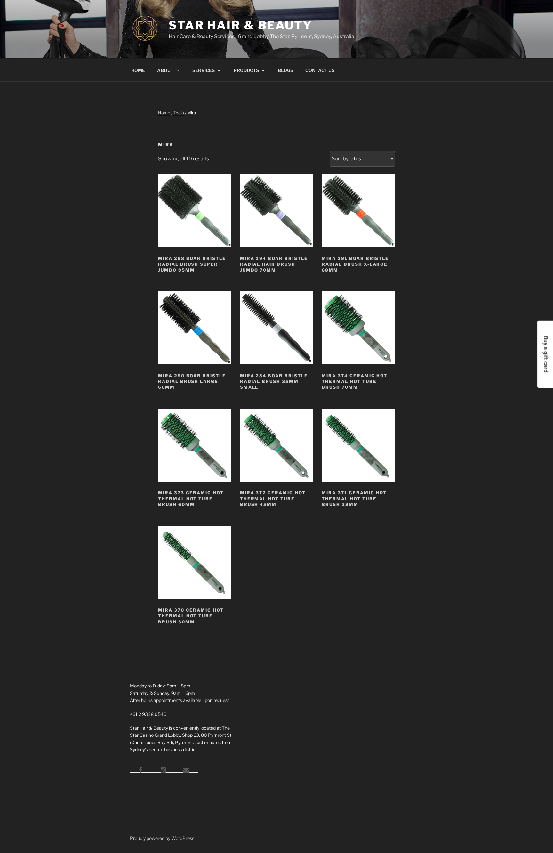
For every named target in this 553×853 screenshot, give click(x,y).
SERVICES (203, 70)
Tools (178, 112)
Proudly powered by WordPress (162, 838)
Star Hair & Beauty (240, 25)
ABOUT (165, 70)
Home (164, 112)
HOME (138, 70)
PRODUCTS (246, 70)
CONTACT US (319, 70)
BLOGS (285, 70)
